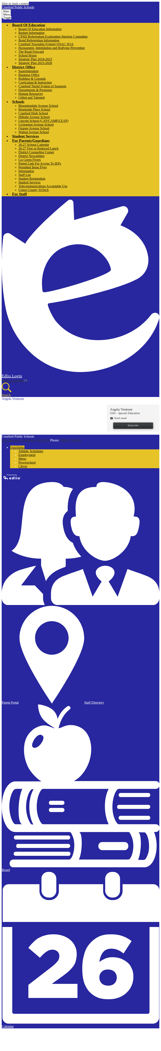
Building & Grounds (32, 78)
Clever (22, 466)
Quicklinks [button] (17, 447)
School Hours (27, 55)
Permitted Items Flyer (32, 167)
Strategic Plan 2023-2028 (35, 63)
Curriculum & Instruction (35, 82)
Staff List (24, 175)
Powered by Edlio (12, 477)
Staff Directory (94, 702)
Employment (26, 455)
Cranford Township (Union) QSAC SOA (46, 44)
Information (26, 171)
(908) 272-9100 (70, 440)
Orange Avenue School (33, 128)
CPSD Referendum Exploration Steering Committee (53, 36)
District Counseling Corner (36, 152)
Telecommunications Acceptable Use (42, 186)
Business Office (28, 75)
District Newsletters (31, 156)
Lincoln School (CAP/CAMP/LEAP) (43, 121)
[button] (28, 25)
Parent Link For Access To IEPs (39, 163)
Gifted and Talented (31, 97)
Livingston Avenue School (36, 124)
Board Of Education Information (40, 29)
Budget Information (31, 33)
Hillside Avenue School (34, 117)
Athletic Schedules (30, 451)
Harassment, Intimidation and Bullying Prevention (51, 48)
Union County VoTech (33, 190)
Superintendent (28, 71)
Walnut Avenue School (33, 132)
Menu (22, 458)
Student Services (29, 182)
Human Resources (30, 94)
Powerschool (27, 462)
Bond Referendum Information (38, 40)
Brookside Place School (34, 109)
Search (6, 395)
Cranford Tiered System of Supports (42, 86)
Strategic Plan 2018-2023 (35, 59)
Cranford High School (33, 113)
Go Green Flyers (29, 160)
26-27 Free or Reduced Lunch (38, 148)
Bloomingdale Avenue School (38, 105)
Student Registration (31, 178)
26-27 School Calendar (33, 144)
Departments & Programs (35, 90)
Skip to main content (15, 3)
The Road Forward (31, 51)
